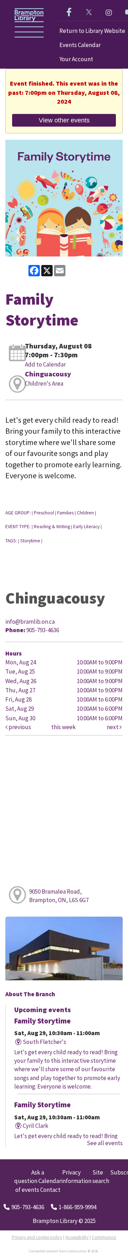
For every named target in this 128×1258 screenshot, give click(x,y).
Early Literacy (86, 527)
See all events (105, 1143)
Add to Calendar (45, 364)
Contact (50, 1190)
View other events (64, 120)
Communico (104, 1237)
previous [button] (19, 727)
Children (85, 513)
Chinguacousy (48, 373)
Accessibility (77, 1237)
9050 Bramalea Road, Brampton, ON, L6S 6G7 (59, 896)
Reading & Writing (52, 527)
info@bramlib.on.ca (30, 621)
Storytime (30, 541)
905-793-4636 (27, 1207)
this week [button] (63, 727)
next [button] (113, 727)
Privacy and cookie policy (37, 1237)
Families (65, 513)
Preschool (44, 513)
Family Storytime (42, 1021)
